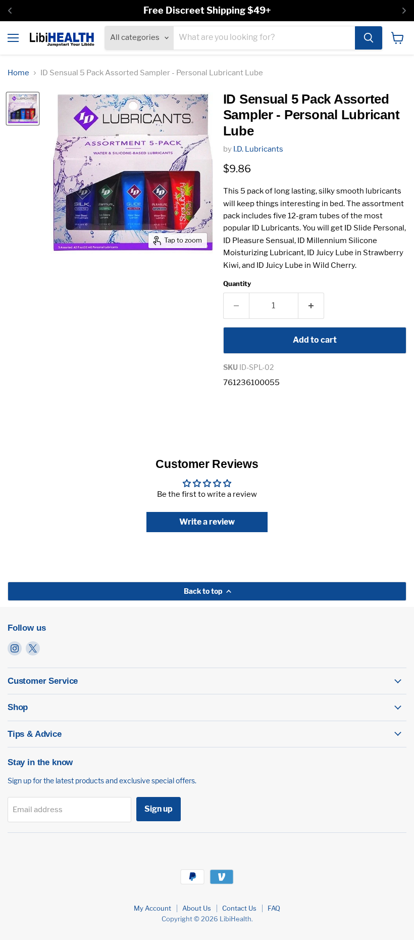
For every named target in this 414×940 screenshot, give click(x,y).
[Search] (368, 38)
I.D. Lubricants (258, 149)
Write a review (207, 522)
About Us (196, 908)
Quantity (237, 284)
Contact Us (239, 908)
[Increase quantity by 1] (311, 306)
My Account (152, 908)
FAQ (274, 908)
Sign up (158, 809)
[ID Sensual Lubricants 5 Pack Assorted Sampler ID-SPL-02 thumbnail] (23, 108)
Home (18, 73)
